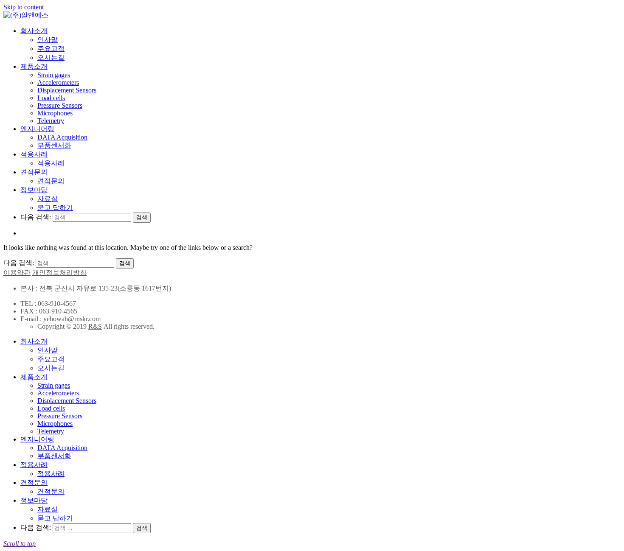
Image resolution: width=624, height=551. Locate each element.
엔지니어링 (37, 128)
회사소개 (34, 30)
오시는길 (51, 57)
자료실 (47, 198)
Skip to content (23, 7)
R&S (95, 326)
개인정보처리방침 (59, 272)
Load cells (51, 97)
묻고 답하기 (55, 207)
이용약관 (17, 272)
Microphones (55, 113)
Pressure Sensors (59, 105)
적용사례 (34, 154)
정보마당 (34, 189)
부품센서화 (54, 145)
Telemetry (50, 120)
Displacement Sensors (66, 90)
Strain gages (53, 74)
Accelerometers (58, 82)
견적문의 (34, 172)
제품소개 (34, 66)
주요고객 (51, 48)
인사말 (47, 39)
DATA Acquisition (62, 137)
